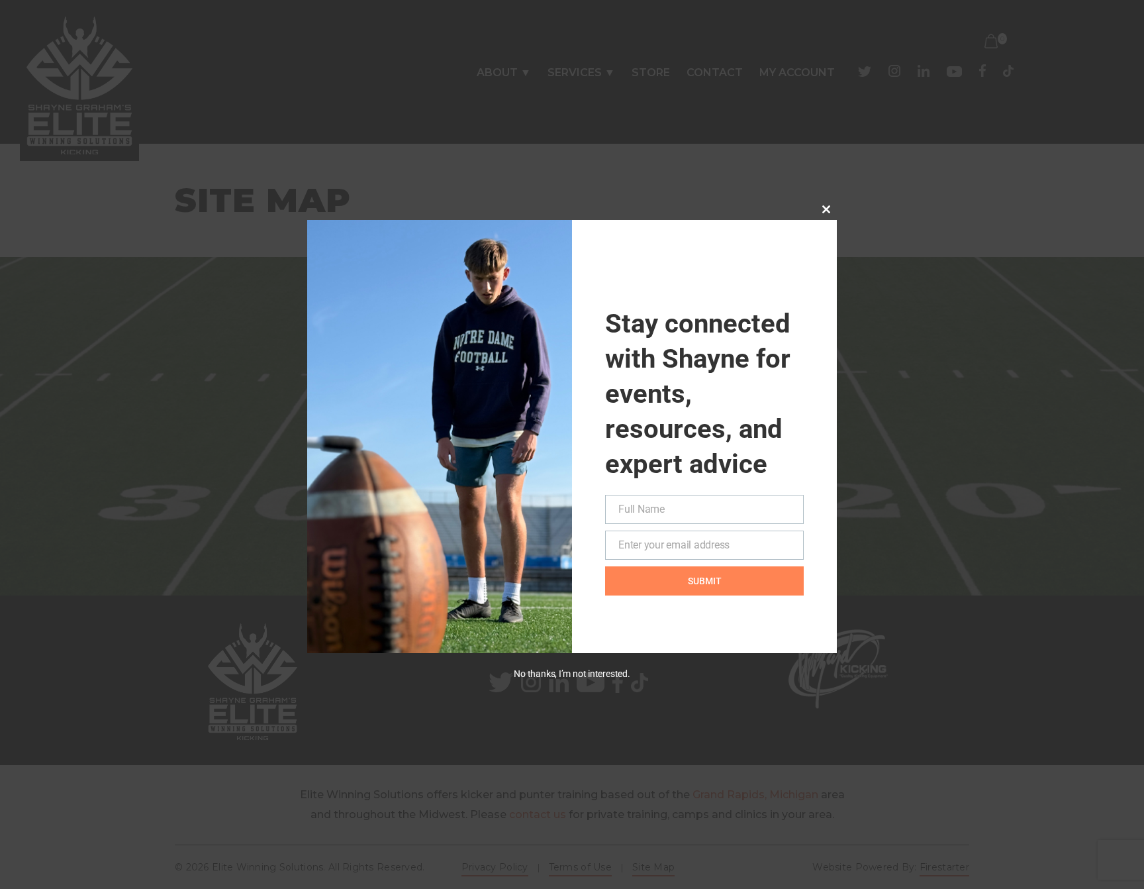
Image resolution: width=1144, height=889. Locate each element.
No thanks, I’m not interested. (572, 673)
